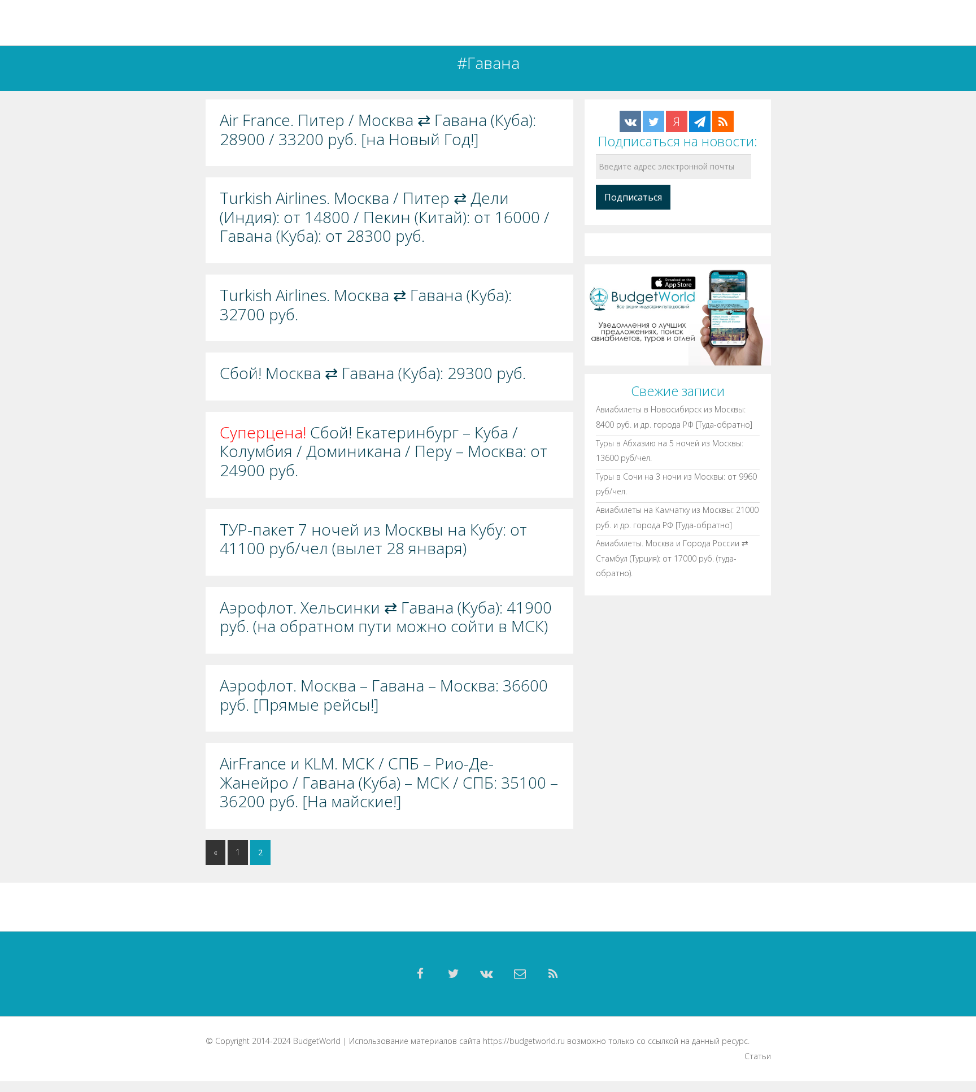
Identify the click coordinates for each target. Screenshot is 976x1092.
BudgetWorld (317, 1041)
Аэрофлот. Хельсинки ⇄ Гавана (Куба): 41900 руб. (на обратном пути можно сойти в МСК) (386, 617)
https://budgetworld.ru (524, 1041)
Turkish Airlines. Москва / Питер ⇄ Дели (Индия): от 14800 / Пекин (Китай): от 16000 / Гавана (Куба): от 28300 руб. (385, 217)
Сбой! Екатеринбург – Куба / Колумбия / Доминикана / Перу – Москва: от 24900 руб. (383, 451)
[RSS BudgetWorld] (723, 121)
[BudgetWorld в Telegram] (700, 121)
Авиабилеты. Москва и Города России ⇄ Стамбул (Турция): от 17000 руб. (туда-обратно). (672, 558)
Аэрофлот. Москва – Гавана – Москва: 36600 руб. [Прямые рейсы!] (384, 695)
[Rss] (553, 974)
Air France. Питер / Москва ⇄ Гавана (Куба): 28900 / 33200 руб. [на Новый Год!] (378, 130)
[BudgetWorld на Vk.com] (630, 121)
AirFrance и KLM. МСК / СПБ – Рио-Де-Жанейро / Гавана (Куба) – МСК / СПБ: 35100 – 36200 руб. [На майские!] (389, 782)
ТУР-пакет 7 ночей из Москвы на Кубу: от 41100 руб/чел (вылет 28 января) (373, 539)
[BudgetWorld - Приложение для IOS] (678, 314)
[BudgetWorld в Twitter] (653, 121)
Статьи (757, 1056)
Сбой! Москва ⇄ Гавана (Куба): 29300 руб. (373, 373)
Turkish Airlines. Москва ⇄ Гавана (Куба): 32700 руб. (366, 305)
